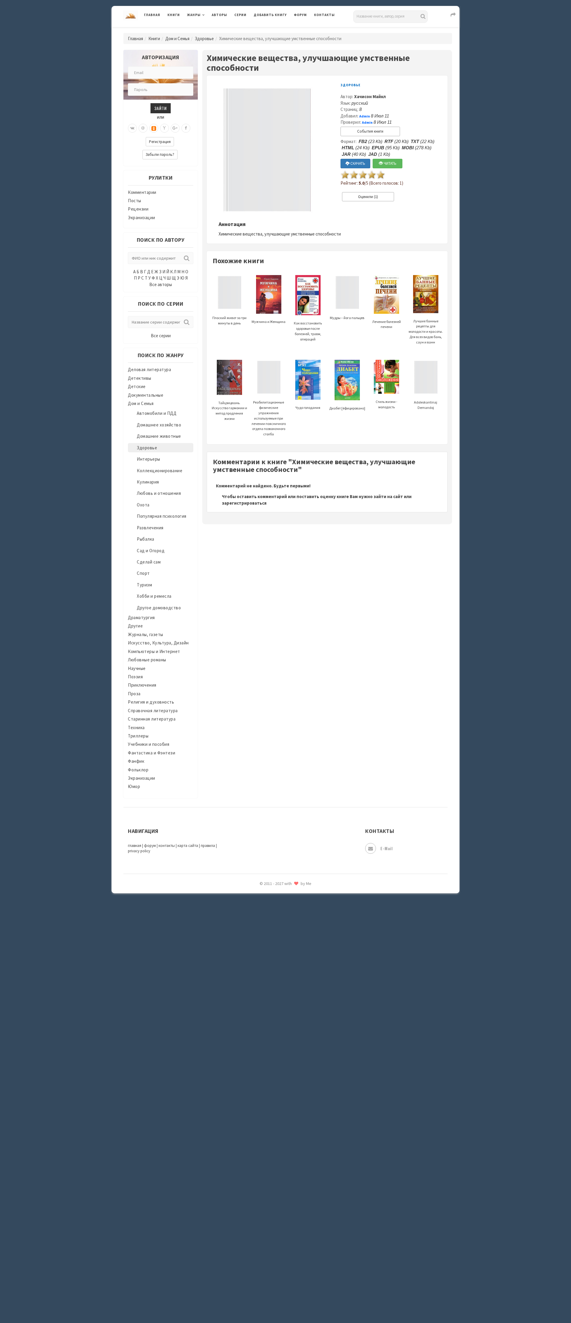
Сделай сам (149, 562)
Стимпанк (264, 921)
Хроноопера (266, 1001)
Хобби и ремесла (154, 596)
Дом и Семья (177, 38)
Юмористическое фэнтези (281, 1081)
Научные (137, 668)
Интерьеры (148, 459)
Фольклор (138, 770)
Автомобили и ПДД (156, 413)
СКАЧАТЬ (357, 163)
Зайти (160, 108)
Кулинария (148, 482)
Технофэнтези (269, 948)
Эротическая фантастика (280, 1041)
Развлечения (150, 528)
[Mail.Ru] (143, 128)
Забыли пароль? (160, 154)
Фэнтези (263, 988)
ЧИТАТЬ (389, 163)
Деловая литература (275, 30)
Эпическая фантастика (278, 1014)
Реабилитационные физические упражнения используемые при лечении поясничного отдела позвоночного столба (269, 418)
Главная (152, 15)
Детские (137, 386)
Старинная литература (151, 719)
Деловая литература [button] (208, 30)
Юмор (134, 786)
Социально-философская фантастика (293, 908)
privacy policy (139, 850)
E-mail (386, 848)
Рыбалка (145, 539)
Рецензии (138, 209)
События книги (370, 131)
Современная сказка (275, 895)
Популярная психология (161, 516)
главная (134, 845)
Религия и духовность (151, 702)
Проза (134, 693)
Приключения (142, 685)
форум (150, 845)
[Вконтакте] (132, 128)
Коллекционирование (159, 470)
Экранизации (141, 217)
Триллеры (138, 736)
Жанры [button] (194, 15)
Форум (300, 15)
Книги (173, 15)
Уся (257, 974)
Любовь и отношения (159, 493)
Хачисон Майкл (370, 96)
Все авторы (160, 284)
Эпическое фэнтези (274, 1028)
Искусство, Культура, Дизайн (158, 643)
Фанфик (136, 761)
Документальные (145, 395)
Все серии (161, 335)
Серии (240, 15)
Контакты (324, 15)
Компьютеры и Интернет (154, 651)
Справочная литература (153, 710)
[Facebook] (185, 128)
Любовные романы (147, 660)
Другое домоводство (159, 608)
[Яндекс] (164, 128)
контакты (167, 845)
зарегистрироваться (244, 503)
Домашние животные (159, 436)
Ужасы (260, 961)
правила (208, 845)
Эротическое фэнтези (277, 1054)
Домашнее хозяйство (159, 425)
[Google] (175, 128)
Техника (136, 727)
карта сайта (188, 845)
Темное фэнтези (271, 935)
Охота (143, 505)
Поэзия (135, 676)
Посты (134, 200)
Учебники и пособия (148, 744)
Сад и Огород (150, 550)
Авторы (219, 15)
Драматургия (141, 617)
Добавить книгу (270, 15)
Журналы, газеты (145, 634)
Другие (135, 626)
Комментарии (142, 192)
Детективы (139, 378)
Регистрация (160, 141)
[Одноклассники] (153, 128)
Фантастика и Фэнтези (151, 753)
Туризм (144, 585)
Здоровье (204, 38)
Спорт (143, 573)
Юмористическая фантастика (285, 1067)
